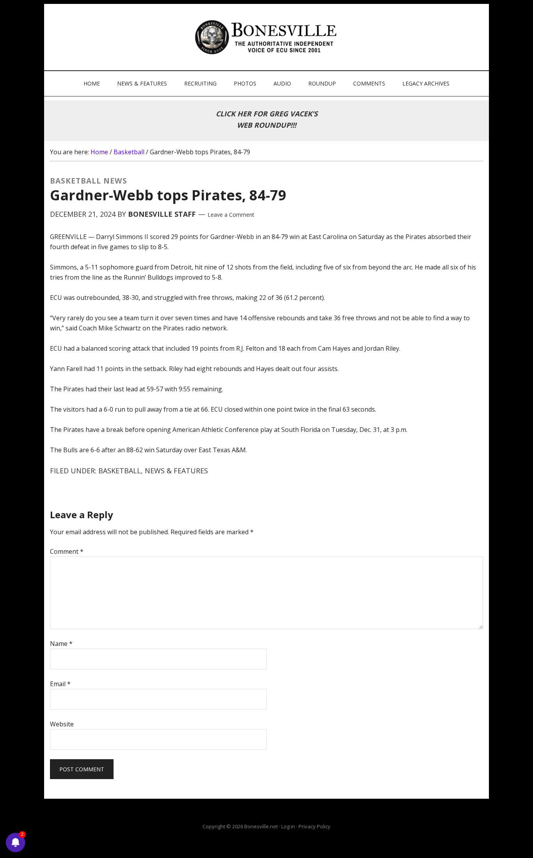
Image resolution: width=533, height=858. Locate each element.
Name (61, 643)
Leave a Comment (231, 214)
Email (60, 684)
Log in (288, 826)
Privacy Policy (314, 826)
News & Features (176, 470)
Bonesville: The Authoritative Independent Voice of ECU (267, 37)
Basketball (119, 470)
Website (62, 724)
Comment (67, 551)
